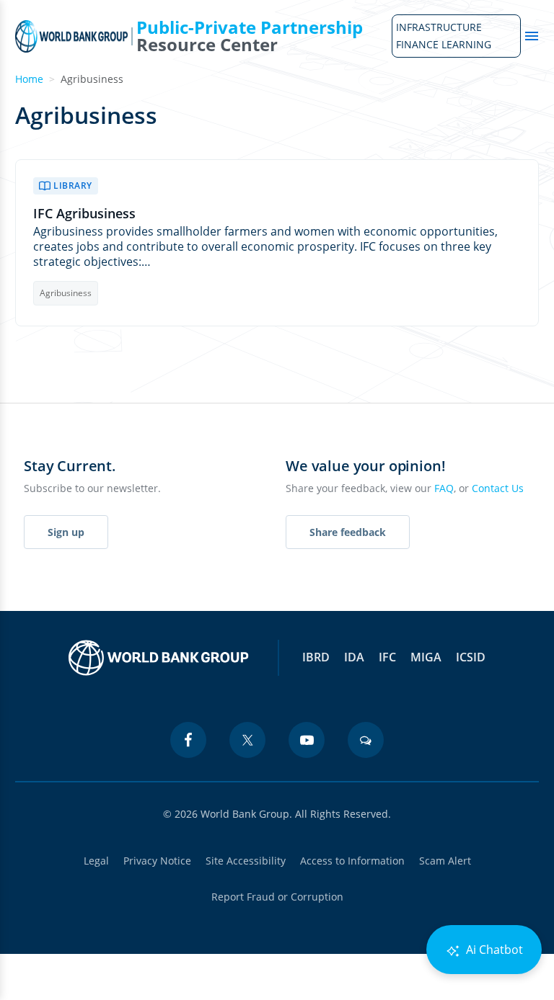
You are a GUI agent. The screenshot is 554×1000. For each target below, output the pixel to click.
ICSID (470, 657)
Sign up (66, 532)
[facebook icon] (188, 740)
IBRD (316, 657)
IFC (387, 657)
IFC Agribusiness (84, 213)
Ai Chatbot (493, 949)
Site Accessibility (246, 860)
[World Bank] (159, 658)
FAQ (444, 488)
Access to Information (352, 860)
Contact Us (498, 488)
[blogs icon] (366, 740)
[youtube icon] (307, 740)
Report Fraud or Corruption (277, 896)
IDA (354, 657)
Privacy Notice (157, 860)
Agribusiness (66, 293)
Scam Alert (445, 860)
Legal (96, 860)
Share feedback (347, 532)
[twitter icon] (247, 740)
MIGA (425, 657)
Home (29, 79)
